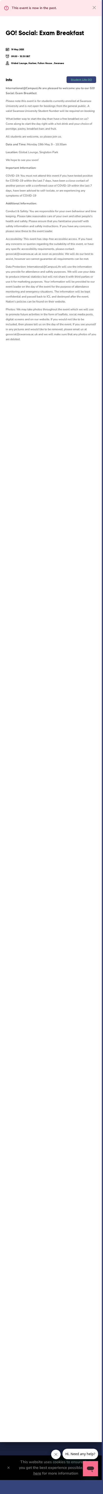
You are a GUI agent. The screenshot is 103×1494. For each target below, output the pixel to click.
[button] (81, 79)
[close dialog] (94, 7)
